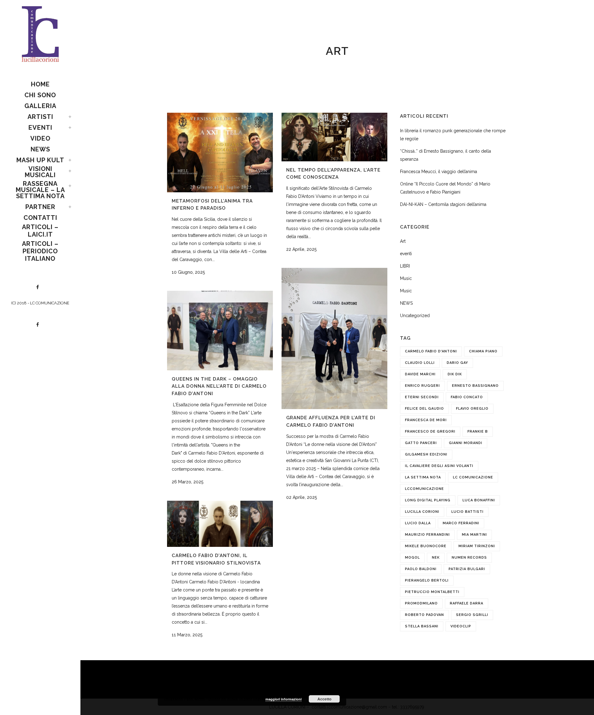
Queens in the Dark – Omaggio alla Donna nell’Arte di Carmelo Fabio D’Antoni (219, 386)
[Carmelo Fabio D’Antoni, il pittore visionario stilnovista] (220, 524)
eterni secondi (422, 397)
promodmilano (421, 603)
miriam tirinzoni (476, 546)
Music (406, 278)
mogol (412, 558)
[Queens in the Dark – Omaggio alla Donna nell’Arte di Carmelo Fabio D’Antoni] (220, 330)
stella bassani (421, 626)
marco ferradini (461, 523)
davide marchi (420, 374)
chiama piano (483, 351)
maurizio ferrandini (427, 535)
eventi (406, 253)
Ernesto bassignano (475, 386)
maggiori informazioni (283, 699)
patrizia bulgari (467, 569)
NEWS (406, 303)
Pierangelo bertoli (427, 580)
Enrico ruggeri (422, 386)
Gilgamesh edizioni (426, 454)
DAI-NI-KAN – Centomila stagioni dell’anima (443, 204)
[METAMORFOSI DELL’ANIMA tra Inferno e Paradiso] (220, 152)
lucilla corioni (422, 512)
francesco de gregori (430, 431)
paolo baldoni (421, 569)
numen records (469, 558)
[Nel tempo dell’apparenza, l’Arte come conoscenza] (334, 137)
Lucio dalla (418, 523)
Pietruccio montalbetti (432, 592)
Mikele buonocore (425, 546)
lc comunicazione (473, 477)
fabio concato (467, 397)
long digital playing (427, 500)
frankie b (477, 431)
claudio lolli (420, 363)
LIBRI (405, 266)
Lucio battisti (467, 512)
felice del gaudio (424, 409)
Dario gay (457, 363)
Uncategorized (415, 315)
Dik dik (455, 374)
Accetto (324, 699)
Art (403, 241)
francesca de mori (426, 420)
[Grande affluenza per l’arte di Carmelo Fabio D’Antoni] (334, 338)
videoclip (460, 626)
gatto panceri (421, 443)
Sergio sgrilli (472, 615)
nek (436, 558)
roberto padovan (424, 615)
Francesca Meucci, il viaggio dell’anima (438, 171)
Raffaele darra (466, 603)
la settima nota (423, 477)
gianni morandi (465, 443)
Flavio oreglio (472, 409)
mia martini (474, 535)
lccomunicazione (424, 489)
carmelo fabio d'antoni (431, 351)
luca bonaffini (479, 500)
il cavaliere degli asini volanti (439, 466)
